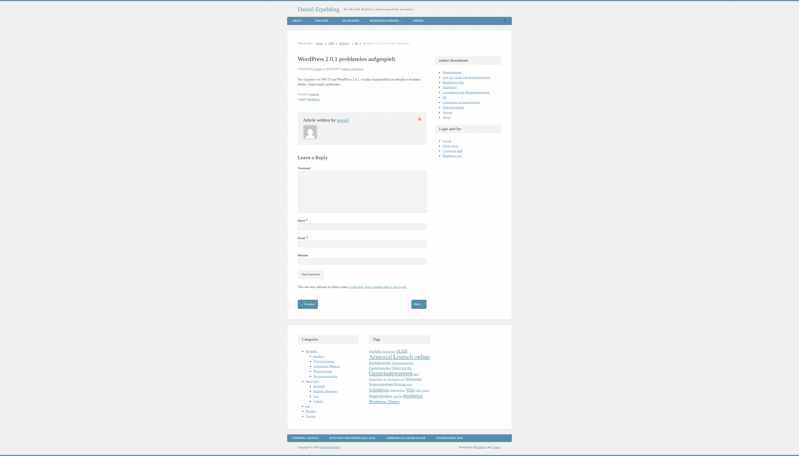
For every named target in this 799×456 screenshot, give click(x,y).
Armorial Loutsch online (399, 356)
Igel (416, 374)
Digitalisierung (380, 362)
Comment (304, 168)
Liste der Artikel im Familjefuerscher (466, 77)
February (344, 43)
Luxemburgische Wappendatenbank (466, 92)
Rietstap (400, 384)
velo (316, 396)
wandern (425, 390)
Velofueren (350, 20)
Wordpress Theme (384, 401)
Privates (311, 411)
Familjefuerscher (453, 82)
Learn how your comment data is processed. (378, 287)
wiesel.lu (397, 396)
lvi (385, 379)
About (297, 20)
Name (303, 220)
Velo (410, 389)
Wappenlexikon (380, 395)
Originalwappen (323, 361)
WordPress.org (452, 156)
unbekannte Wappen (326, 366)
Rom (409, 384)
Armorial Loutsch (305, 438)
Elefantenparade (402, 363)
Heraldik (321, 20)
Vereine (418, 20)
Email (303, 238)
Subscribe (419, 119)
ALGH (401, 351)
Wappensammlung (325, 376)
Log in (447, 141)
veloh (418, 390)
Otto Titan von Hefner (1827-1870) (352, 438)
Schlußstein (379, 390)
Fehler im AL (402, 367)
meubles (318, 356)
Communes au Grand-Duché (461, 102)
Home (319, 43)
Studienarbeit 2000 (449, 438)
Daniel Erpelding (319, 9)
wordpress (313, 99)
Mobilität (319, 386)
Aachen (375, 351)
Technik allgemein (325, 391)
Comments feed (453, 151)
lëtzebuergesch (396, 379)
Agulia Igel (388, 351)
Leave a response (352, 69)
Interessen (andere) (384, 20)
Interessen (312, 381)
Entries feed (450, 146)
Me (445, 97)
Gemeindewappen (391, 373)
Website (303, 255)
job (308, 406)
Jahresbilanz (376, 379)
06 (356, 43)
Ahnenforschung (453, 107)
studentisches (397, 390)
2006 (331, 43)
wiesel (318, 69)
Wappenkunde (452, 72)
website (314, 94)
